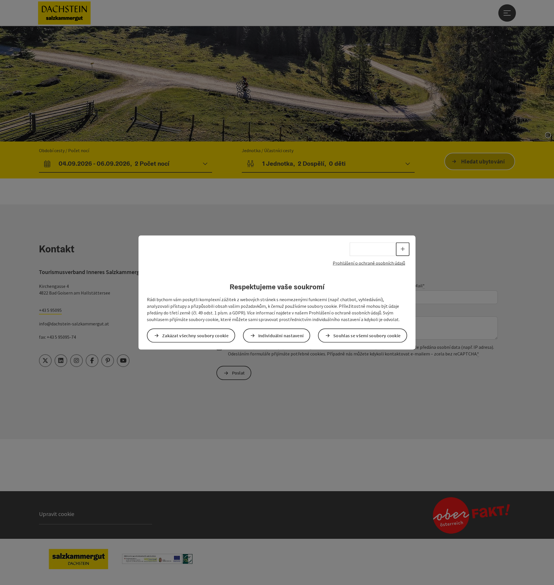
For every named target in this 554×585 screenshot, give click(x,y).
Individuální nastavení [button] (281, 335)
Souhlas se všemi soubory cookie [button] (366, 335)
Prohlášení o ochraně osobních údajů (369, 263)
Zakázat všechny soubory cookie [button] (195, 335)
